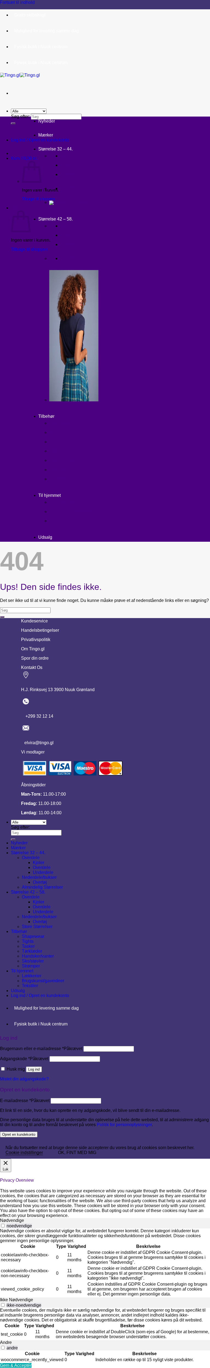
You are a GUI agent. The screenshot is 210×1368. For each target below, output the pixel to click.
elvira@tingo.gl (37, 742)
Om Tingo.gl (33, 649)
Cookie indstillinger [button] (24, 1152)
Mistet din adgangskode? (24, 1079)
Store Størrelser (37, 926)
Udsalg (45, 537)
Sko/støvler (62, 470)
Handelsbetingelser (40, 630)
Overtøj (68, 189)
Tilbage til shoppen (38, 198)
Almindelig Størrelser (42, 887)
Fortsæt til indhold (17, 2)
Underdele (71, 175)
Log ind (34, 1069)
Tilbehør (46, 416)
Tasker (56, 442)
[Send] (13, 123)
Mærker (45, 135)
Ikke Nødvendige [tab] (16, 1299)
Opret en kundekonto (18, 1134)
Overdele (70, 165)
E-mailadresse (24, 1100)
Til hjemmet (49, 495)
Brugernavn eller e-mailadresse (41, 1048)
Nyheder (46, 121)
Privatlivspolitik (35, 639)
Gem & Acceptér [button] (15, 1365)
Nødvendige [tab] (12, 1220)
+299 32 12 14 (37, 716)
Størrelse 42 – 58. (55, 219)
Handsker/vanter (66, 461)
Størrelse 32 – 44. (55, 149)
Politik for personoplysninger (124, 1124)
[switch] (3, 1225)
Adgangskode (24, 1058)
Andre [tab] (6, 1342)
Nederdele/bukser (39, 877)
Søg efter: (20, 116)
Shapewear (60, 423)
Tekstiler (59, 521)
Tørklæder (60, 451)
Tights (55, 433)
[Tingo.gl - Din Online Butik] (20, 75)
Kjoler (67, 156)
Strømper (59, 479)
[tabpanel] (105, 1262)
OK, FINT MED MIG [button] (77, 1152)
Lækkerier (60, 502)
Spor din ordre (35, 658)
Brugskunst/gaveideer (72, 512)
